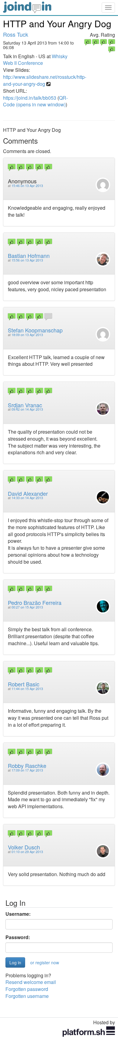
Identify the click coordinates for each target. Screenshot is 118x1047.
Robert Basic (23, 684)
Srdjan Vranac (25, 405)
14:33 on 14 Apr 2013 (27, 497)
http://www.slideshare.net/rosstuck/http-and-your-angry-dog (44, 80)
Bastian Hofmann (29, 255)
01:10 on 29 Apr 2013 (27, 851)
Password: (17, 937)
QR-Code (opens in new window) (35, 101)
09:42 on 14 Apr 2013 (27, 409)
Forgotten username (27, 995)
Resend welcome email (30, 982)
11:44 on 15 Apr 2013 (27, 688)
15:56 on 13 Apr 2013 (27, 260)
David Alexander (28, 493)
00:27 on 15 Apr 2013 (27, 607)
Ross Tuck (15, 34)
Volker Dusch (24, 847)
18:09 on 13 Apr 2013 (27, 334)
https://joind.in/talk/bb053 (29, 97)
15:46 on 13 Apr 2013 (27, 185)
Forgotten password (26, 988)
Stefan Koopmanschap (35, 330)
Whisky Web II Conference (35, 60)
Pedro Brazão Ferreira (34, 602)
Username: (18, 914)
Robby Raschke (27, 765)
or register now (44, 962)
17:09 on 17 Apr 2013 (27, 770)
